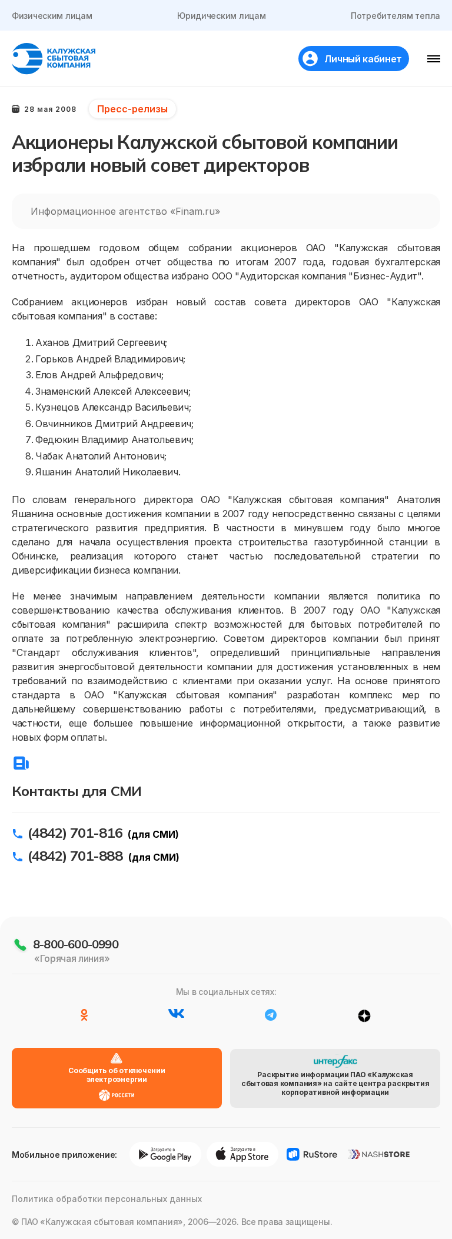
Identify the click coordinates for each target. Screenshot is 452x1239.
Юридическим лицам (221, 16)
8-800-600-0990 (75, 944)
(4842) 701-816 (75, 832)
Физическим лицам (52, 16)
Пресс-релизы (132, 109)
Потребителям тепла (395, 16)
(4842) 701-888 (75, 855)
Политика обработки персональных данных (107, 1199)
